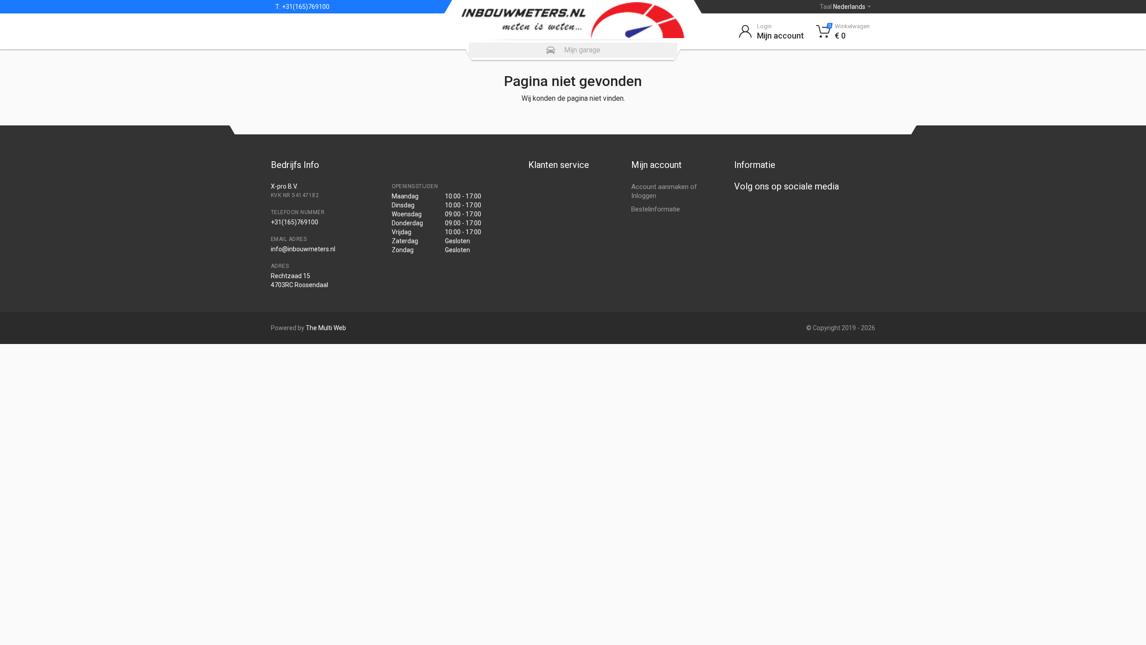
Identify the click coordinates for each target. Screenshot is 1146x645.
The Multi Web (326, 327)
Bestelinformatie (655, 209)
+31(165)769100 (305, 7)
